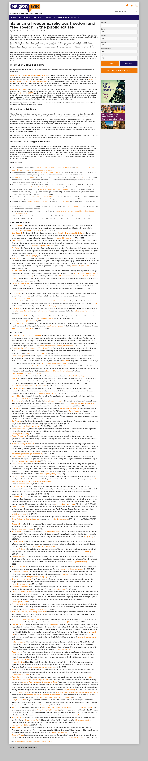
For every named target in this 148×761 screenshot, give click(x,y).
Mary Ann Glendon (19, 496)
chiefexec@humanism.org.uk (30, 231)
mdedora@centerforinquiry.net (43, 667)
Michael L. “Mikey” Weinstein (23, 444)
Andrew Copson (18, 226)
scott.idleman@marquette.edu (71, 569)
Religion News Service (58, 301)
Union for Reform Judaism (31, 682)
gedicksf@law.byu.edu (38, 609)
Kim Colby (16, 517)
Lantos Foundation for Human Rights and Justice (43, 695)
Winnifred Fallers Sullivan (21, 592)
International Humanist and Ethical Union (71, 233)
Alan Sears (16, 408)
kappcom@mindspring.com (29, 426)
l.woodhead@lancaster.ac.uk (42, 246)
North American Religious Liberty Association (29, 612)
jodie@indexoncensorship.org (23, 328)
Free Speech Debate (20, 316)
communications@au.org (37, 353)
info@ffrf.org (69, 622)
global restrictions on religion (51, 172)
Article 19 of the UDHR (18, 89)
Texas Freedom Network (51, 531)
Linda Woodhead (18, 241)
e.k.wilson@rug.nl (30, 256)
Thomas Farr (16, 717)
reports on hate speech (55, 326)
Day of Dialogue (74, 411)
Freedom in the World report (43, 197)
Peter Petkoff (17, 258)
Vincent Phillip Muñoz (20, 587)
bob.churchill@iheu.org (62, 238)
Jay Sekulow (16, 421)
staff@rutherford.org (79, 562)
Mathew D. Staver (19, 549)
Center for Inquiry (18, 356)
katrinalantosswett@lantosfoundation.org (56, 697)
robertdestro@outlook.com (22, 386)
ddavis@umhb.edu (26, 529)
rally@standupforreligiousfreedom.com (26, 373)
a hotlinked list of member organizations (58, 371)
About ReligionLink (67, 18)
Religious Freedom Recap (41, 187)
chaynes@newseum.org (46, 393)
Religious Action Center (50, 682)
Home (13, 18)
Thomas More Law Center (22, 579)
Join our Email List (120, 70)
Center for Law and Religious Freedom (25, 519)
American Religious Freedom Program (26, 336)
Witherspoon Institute (82, 720)
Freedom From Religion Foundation (25, 619)
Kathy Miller (16, 532)
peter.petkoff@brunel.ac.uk (80, 266)
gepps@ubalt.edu (25, 484)
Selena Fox (67, 574)
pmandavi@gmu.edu (64, 649)
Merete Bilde (17, 271)
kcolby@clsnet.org (61, 519)
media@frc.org (67, 406)
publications (64, 201)
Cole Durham (17, 464)
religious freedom (46, 741)
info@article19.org (82, 311)
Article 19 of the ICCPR (25, 93)
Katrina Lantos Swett (20, 692)
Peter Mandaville (18, 642)
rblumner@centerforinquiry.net (54, 363)
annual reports (73, 206)
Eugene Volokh (18, 735)
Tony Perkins (17, 401)
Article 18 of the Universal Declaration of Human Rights (29, 75)
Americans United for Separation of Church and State (32, 348)
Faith (103, 29)
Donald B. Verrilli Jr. (19, 436)
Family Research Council (53, 401)
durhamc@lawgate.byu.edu (49, 474)
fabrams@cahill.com (59, 732)
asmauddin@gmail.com (73, 715)
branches (65, 361)
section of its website (43, 311)
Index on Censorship (19, 323)
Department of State (32, 720)
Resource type (106, 48)
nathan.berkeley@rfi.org (21, 725)
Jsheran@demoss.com (65, 346)
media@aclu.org (25, 398)
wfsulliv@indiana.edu (20, 602)
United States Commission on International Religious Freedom (77, 692)
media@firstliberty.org (20, 434)
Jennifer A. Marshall (19, 507)
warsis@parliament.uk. (20, 291)
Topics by (23, 18)
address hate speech (45, 318)
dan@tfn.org (88, 537)
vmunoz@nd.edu (58, 589)
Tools (36, 18)
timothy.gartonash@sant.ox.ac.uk (24, 321)
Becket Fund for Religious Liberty (48, 710)
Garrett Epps (17, 476)
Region (103, 42)
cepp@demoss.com (48, 346)
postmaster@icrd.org (42, 705)
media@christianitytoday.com (44, 547)
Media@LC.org (91, 552)
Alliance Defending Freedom (69, 408)
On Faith (95, 303)
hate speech (37, 741)
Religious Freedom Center (25, 177)
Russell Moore (17, 541)
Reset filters (128, 64)
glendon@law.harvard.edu (65, 504)
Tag (102, 55)
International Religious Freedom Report (54, 189)
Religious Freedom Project (38, 201)
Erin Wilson (16, 248)
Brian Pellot (16, 301)
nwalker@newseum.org (87, 637)
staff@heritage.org (19, 514)
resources (79, 177)
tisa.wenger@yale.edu (20, 675)
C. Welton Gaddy (18, 486)
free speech (29, 741)
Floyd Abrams (17, 727)
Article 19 (15, 308)
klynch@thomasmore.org (21, 584)
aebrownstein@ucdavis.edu (29, 461)
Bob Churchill (17, 233)
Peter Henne (17, 652)
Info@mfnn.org (69, 690)
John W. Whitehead (19, 557)
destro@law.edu (39, 386)
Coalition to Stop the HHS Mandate (25, 366)
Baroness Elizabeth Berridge (23, 276)
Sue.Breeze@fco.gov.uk (21, 298)
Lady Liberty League (20, 572)
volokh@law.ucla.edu (78, 738)
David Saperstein (18, 677)
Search (103, 22)
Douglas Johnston (19, 700)
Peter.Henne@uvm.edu (21, 660)
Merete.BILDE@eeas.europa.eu (86, 273)
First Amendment (19, 741)
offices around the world (23, 311)
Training (49, 18)
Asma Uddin (16, 707)
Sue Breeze (16, 293)
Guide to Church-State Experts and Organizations (53, 167)
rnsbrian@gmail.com (55, 306)
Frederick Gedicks (18, 604)
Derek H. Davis (17, 524)
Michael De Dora (18, 662)
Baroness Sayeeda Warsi (21, 283)
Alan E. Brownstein (19, 456)
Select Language (120, 11)
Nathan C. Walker (18, 624)
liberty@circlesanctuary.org (37, 577)
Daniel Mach (16, 396)
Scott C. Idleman (18, 566)
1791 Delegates (53, 624)
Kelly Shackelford (18, 429)
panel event (42, 216)
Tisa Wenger (16, 670)
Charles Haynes (18, 388)
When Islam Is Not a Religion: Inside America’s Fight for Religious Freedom (67, 707)
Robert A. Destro (18, 376)
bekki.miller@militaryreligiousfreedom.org (27, 454)
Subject (103, 35)
